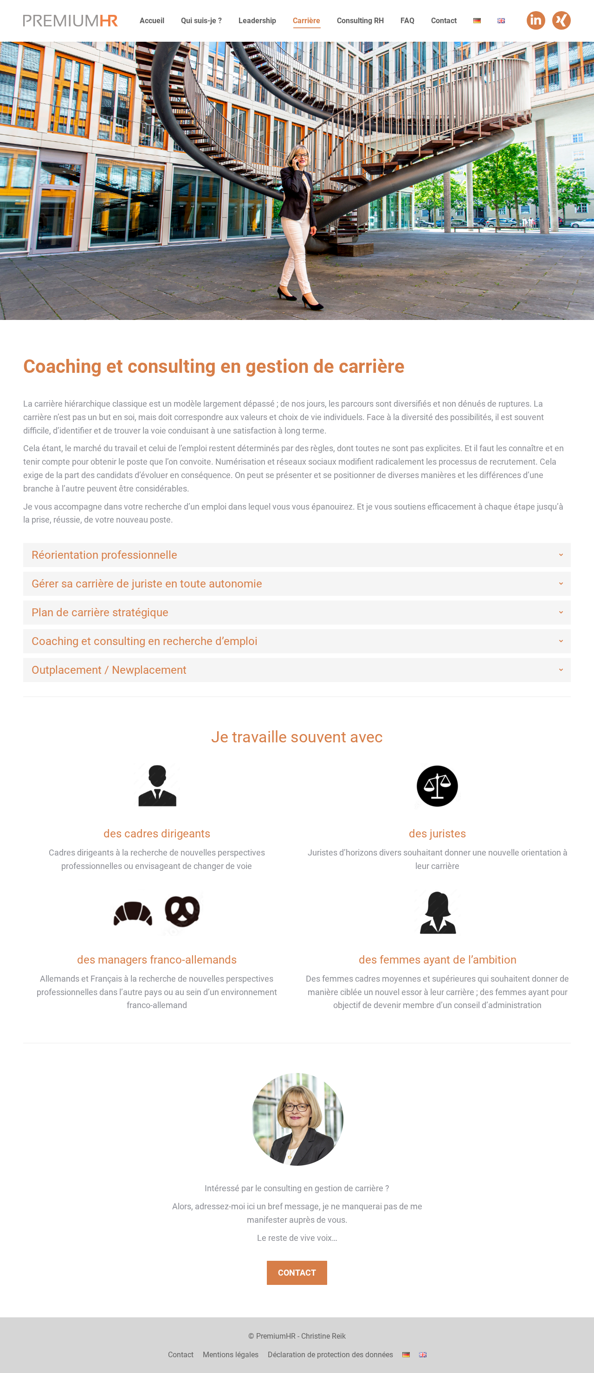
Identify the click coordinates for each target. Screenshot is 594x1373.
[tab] (297, 555)
